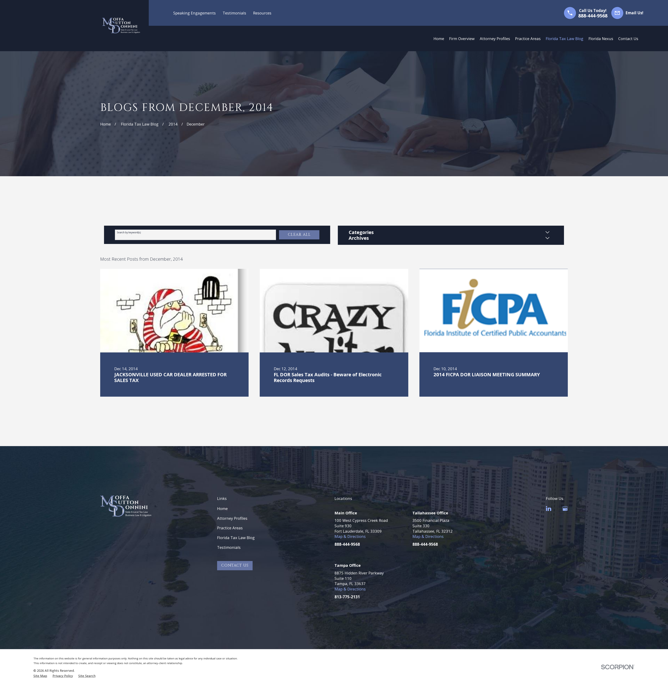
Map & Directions (350, 536)
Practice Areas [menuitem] (528, 38)
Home (222, 508)
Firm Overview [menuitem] (462, 38)
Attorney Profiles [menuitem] (495, 38)
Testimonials (234, 12)
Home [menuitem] (439, 38)
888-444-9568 (592, 15)
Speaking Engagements (194, 12)
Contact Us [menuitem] (628, 38)
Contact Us (234, 565)
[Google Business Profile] (565, 508)
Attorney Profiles (232, 518)
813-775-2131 (347, 597)
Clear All (299, 234)
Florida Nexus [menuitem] (601, 38)
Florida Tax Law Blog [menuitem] (564, 38)
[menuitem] (40, 676)
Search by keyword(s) (129, 232)
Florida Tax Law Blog (236, 537)
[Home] (121, 25)
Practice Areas (230, 527)
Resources (262, 12)
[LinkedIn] (548, 508)
